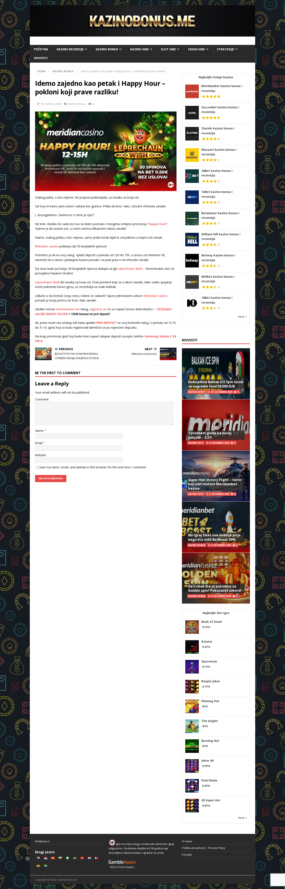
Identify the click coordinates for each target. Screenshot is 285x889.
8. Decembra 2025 (221, 596)
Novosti (41, 58)
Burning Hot (210, 741)
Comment (42, 399)
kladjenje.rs (42, 841)
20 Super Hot (210, 800)
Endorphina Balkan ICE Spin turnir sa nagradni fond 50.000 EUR (216, 384)
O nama (187, 841)
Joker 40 (207, 760)
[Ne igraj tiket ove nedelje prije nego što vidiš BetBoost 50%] (216, 526)
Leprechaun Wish (130, 269)
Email (39, 443)
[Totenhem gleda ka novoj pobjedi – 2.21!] (216, 424)
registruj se (98, 309)
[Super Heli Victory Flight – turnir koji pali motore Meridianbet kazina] (216, 475)
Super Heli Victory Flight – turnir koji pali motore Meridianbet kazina (215, 484)
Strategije (225, 49)
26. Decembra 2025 (221, 391)
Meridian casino (46, 246)
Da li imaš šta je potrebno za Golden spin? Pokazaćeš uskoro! (214, 588)
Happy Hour (157, 224)
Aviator (206, 641)
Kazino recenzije (70, 49)
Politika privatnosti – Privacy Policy (203, 848)
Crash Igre (196, 49)
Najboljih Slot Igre (216, 613)
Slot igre (168, 49)
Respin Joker (210, 681)
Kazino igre (139, 49)
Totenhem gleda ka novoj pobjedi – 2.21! (210, 435)
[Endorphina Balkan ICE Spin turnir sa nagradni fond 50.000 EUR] (216, 373)
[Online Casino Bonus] (142, 34)
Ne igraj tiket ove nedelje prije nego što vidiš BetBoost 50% (214, 537)
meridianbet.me (67, 309)
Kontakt (187, 854)
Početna (41, 49)
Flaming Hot (210, 701)
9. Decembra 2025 (219, 442)
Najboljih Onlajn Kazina (216, 77)
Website (40, 455)
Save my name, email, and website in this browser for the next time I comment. (93, 467)
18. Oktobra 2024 (51, 104)
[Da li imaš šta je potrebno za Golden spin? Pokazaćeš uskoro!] (216, 578)
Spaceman (209, 661)
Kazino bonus (107, 49)
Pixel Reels (209, 780)
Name (39, 431)
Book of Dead (211, 622)
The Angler (209, 721)
